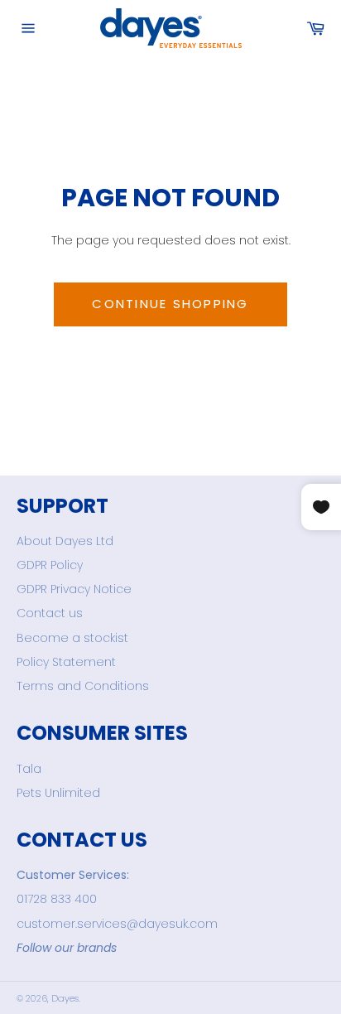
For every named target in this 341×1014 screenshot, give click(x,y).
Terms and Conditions (83, 686)
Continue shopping (170, 303)
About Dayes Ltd (65, 541)
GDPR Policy (50, 565)
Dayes (65, 998)
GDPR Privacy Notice (74, 589)
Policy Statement (66, 662)
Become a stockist (72, 638)
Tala (29, 768)
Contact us (50, 613)
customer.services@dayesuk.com (117, 923)
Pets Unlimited (58, 793)
